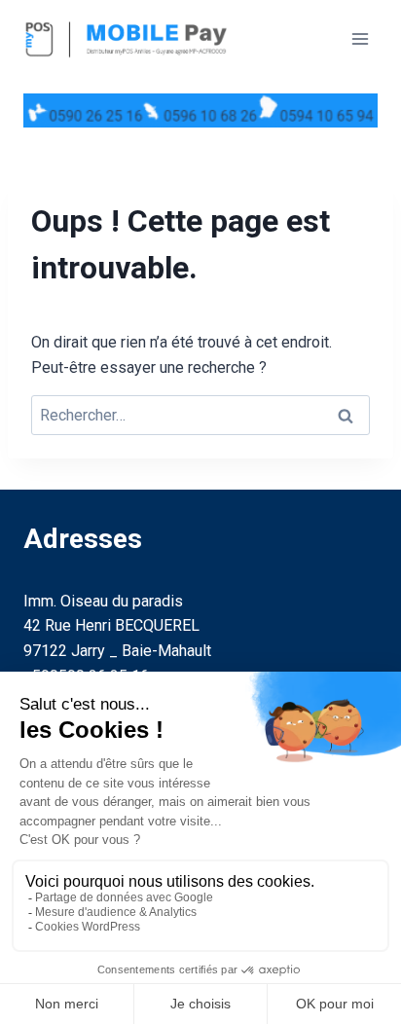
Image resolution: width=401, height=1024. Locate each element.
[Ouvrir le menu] (360, 38)
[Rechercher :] (200, 415)
